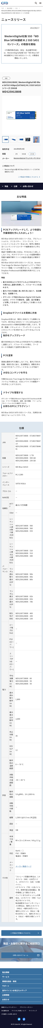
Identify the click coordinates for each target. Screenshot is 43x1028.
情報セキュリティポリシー (9, 1007)
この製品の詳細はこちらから (28, 177)
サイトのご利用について (19, 1011)
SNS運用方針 (5, 1011)
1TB (16, 154)
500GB (24, 154)
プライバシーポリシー (26, 1007)
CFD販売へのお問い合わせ (9, 1014)
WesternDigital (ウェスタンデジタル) (27, 158)
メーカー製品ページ (23, 866)
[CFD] (4, 4)
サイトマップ (33, 1011)
